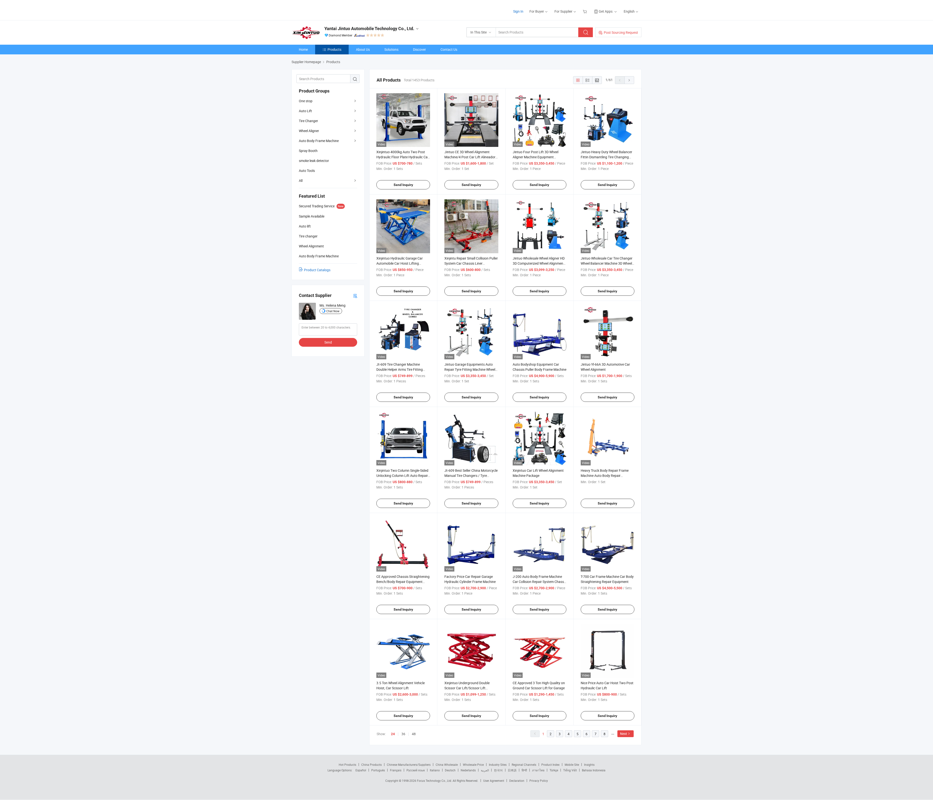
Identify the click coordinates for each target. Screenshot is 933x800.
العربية (485, 770)
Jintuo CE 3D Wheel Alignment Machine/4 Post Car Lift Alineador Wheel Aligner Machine (469, 157)
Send (328, 342)
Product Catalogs (317, 270)
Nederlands (468, 770)
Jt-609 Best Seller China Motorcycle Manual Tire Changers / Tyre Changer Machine (471, 475)
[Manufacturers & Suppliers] (323, 9)
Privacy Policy (538, 781)
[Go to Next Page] (629, 80)
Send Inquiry (403, 185)
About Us (363, 49)
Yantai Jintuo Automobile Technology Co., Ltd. (369, 28)
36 (403, 734)
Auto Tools (307, 170)
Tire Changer (308, 120)
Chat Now (332, 311)
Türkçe (554, 770)
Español (360, 770)
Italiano (435, 770)
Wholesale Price (473, 764)
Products (334, 49)
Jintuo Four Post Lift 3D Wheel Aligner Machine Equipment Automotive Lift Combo (535, 157)
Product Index (550, 764)
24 (393, 734)
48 (414, 734)
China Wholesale (447, 764)
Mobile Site (572, 764)
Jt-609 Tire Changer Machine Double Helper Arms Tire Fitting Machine (399, 369)
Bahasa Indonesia (593, 770)
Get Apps (605, 11)
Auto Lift (305, 111)
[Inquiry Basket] (585, 11)
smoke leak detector (314, 160)
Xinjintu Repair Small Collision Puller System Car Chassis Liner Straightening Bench (471, 263)
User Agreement (493, 781)
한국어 (498, 770)
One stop (305, 101)
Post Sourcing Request (621, 32)
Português (378, 770)
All (300, 180)
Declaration (516, 781)
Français (395, 770)
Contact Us (449, 49)
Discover (419, 49)
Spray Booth (308, 150)
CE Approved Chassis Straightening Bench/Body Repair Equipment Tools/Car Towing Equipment (403, 581)
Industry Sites (498, 764)
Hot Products (347, 764)
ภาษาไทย (538, 770)
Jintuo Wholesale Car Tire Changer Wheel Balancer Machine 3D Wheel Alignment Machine (606, 263)
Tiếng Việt (570, 770)
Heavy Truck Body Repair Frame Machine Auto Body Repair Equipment (605, 475)
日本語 (512, 770)
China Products (371, 764)
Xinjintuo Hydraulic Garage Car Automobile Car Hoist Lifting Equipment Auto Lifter (399, 263)
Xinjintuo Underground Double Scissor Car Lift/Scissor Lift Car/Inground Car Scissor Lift (467, 688)
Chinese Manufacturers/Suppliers (409, 764)
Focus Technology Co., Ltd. (435, 781)
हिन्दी (524, 770)
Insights (589, 764)
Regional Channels (524, 764)
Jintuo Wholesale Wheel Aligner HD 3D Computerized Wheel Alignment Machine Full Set (539, 263)
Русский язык (415, 770)
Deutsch (450, 770)
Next (623, 733)
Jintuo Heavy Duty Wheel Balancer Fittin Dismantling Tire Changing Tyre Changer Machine (606, 157)
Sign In (518, 11)
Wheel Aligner (309, 130)
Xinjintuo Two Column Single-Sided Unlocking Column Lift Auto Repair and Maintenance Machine (402, 475)
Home (303, 49)
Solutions (391, 49)
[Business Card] (355, 295)
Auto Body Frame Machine (319, 140)
